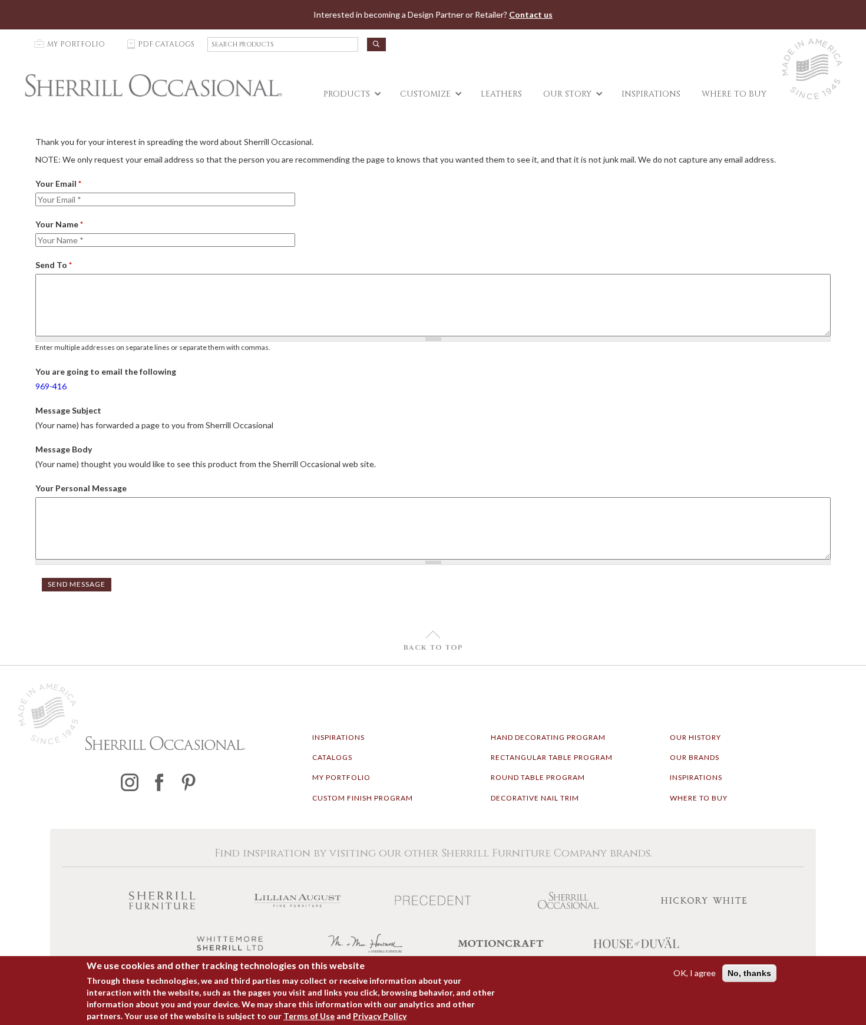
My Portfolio (341, 777)
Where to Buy (699, 797)
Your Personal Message (81, 488)
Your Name (59, 224)
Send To (53, 265)
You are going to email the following (105, 371)
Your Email (58, 183)
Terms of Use (309, 1016)
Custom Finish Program (362, 797)
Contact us (531, 14)
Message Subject (68, 410)
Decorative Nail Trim (535, 797)
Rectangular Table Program (552, 757)
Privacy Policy (379, 1016)
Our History (695, 737)
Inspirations (338, 737)
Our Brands (694, 757)
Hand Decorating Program (548, 737)
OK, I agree (694, 973)
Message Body (63, 449)
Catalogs (332, 757)
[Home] (153, 85)
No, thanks (749, 973)
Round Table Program (538, 777)
